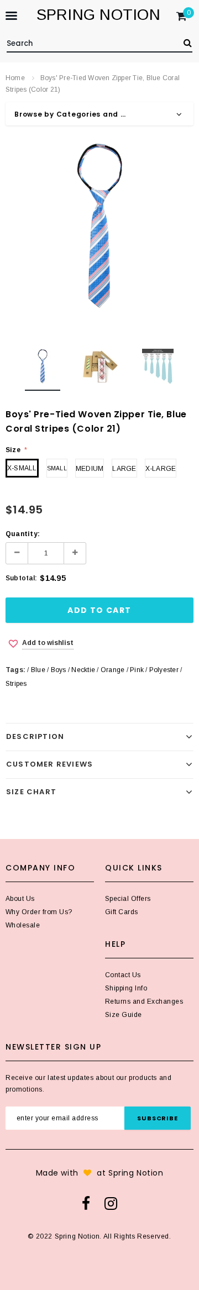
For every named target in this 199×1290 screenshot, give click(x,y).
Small (57, 468)
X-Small (22, 468)
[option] (99, 226)
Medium (89, 469)
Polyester (164, 670)
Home (15, 78)
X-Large (160, 469)
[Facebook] (86, 1203)
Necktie (83, 670)
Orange (112, 670)
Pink (137, 670)
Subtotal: (21, 578)
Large (124, 469)
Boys (58, 670)
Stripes (16, 684)
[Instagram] (110, 1203)
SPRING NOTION (98, 14)
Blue (38, 670)
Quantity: (23, 534)
